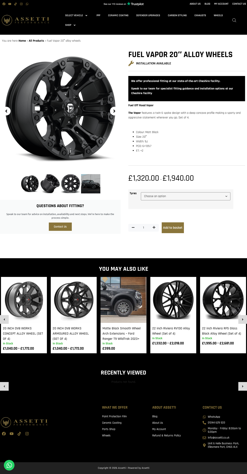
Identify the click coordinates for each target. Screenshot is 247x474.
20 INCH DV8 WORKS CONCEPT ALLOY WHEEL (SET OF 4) (23, 333)
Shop (68, 25)
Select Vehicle (74, 15)
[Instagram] (21, 4)
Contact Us (60, 227)
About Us (157, 423)
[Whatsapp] (27, 4)
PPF (98, 15)
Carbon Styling (177, 15)
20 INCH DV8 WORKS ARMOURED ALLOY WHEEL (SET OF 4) (71, 333)
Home (22, 41)
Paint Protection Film (114, 416)
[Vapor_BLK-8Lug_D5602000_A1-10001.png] (60, 109)
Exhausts (200, 15)
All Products (36, 41)
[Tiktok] (15, 4)
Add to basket (172, 227)
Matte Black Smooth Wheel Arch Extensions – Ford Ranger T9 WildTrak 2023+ (121, 333)
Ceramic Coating (118, 15)
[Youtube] (10, 4)
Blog (154, 416)
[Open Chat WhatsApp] (9, 465)
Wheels (218, 15)
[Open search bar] (234, 20)
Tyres (133, 193)
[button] (6, 111)
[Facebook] (4, 4)
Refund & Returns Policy (166, 435)
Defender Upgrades (148, 15)
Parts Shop (108, 429)
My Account (159, 429)
